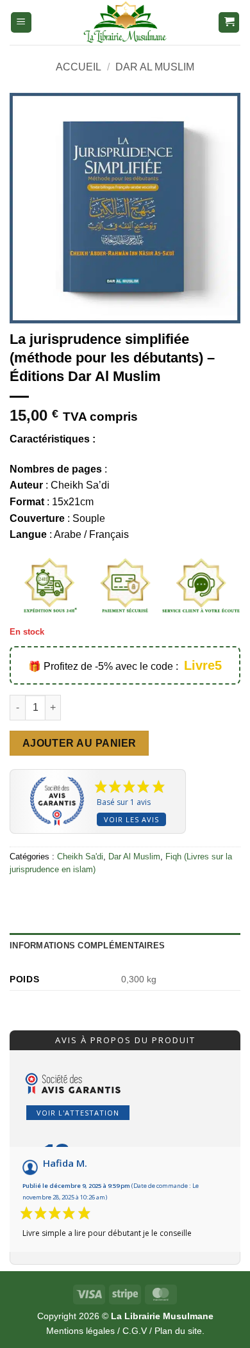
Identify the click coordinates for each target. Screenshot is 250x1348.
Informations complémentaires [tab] (87, 945)
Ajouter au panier (79, 743)
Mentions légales (80, 1331)
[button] (21, 22)
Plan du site (178, 1331)
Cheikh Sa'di (80, 856)
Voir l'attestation (78, 1112)
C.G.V (134, 1331)
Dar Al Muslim (154, 66)
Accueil (78, 66)
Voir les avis (131, 819)
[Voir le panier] (229, 22)
